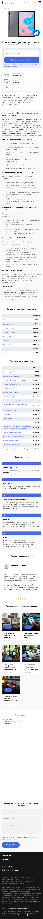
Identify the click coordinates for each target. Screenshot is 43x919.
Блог (3, 863)
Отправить (10, 845)
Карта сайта (7, 866)
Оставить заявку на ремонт (22, 60)
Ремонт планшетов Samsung (24, 7)
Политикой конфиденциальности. (28, 915)
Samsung (11, 7)
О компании (6, 856)
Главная (4, 7)
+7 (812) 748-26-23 (30, 2)
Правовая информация (10, 870)
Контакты (5, 859)
